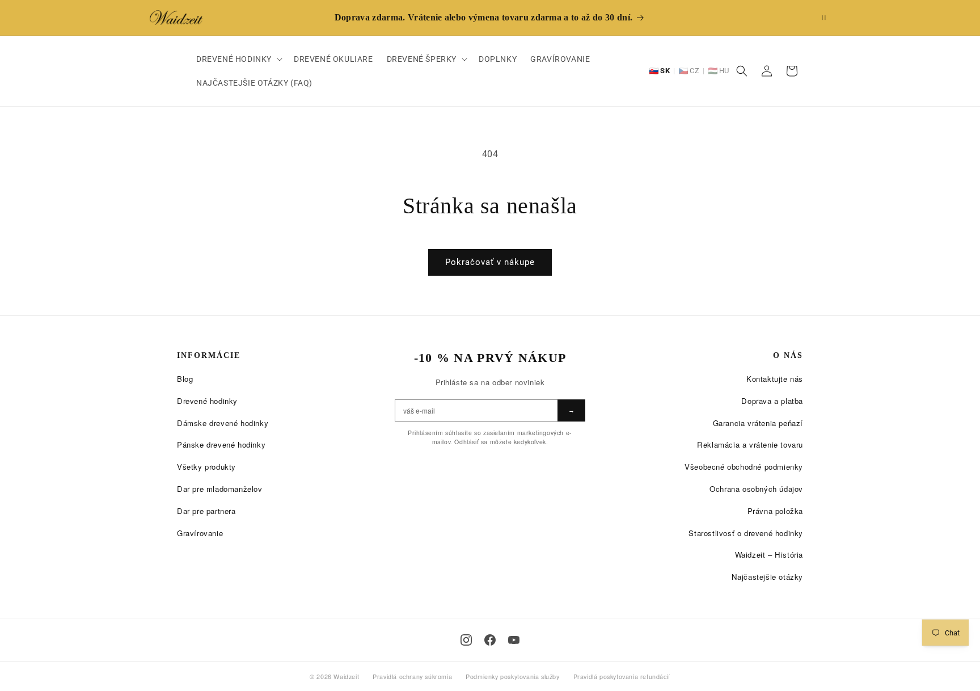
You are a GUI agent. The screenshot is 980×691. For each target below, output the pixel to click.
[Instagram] (466, 640)
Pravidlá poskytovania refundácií (621, 676)
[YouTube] (513, 640)
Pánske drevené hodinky (221, 444)
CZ (694, 70)
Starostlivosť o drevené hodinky (745, 533)
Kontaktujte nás (774, 378)
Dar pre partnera (206, 510)
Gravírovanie (200, 533)
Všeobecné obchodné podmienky (744, 466)
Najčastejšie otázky (767, 576)
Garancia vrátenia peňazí (758, 423)
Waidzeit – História (769, 554)
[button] (238, 59)
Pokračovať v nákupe (490, 262)
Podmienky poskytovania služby (512, 676)
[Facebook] (490, 640)
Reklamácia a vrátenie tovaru (750, 444)
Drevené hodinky (207, 400)
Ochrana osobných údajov (756, 488)
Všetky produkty (206, 466)
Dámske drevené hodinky (222, 423)
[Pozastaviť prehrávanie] (823, 17)
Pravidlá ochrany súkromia (412, 676)
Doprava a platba (772, 400)
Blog (185, 378)
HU (724, 70)
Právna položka (775, 510)
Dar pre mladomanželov (220, 488)
